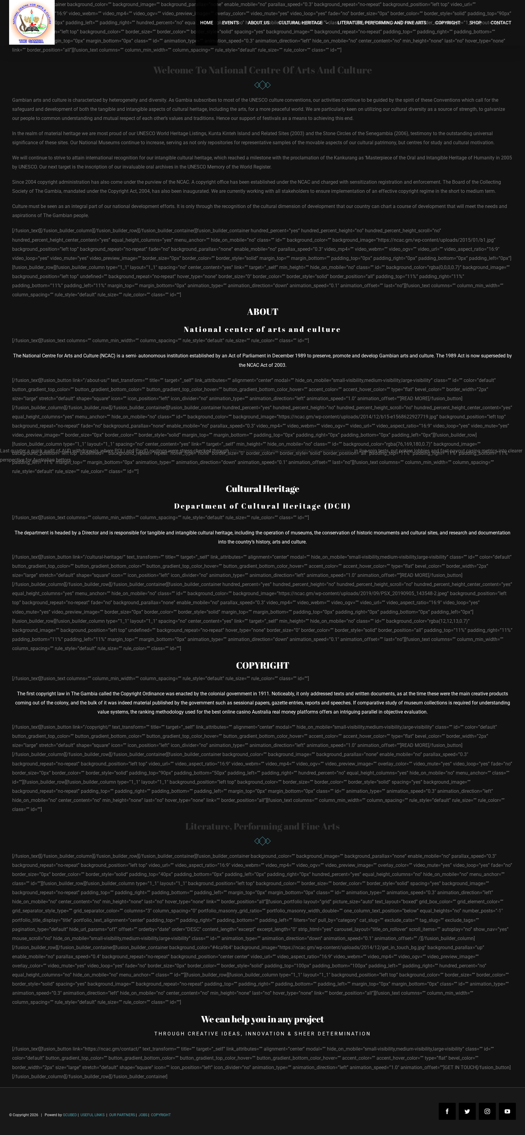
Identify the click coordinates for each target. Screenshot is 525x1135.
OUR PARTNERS (121, 1115)
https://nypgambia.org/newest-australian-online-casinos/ (291, 451)
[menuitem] (207, 23)
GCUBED (70, 1115)
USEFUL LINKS (92, 1115)
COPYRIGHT (161, 1115)
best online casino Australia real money (254, 712)
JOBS (143, 1115)
